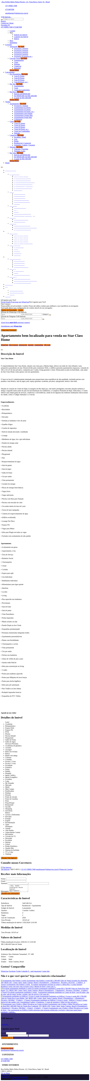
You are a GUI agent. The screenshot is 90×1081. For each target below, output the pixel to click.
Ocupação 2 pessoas (21, 48)
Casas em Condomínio (22, 90)
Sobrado (17, 64)
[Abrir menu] (2, 166)
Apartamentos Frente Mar (23, 117)
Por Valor (13, 153)
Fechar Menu (14, 70)
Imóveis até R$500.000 (22, 94)
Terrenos (13, 147)
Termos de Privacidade (9, 310)
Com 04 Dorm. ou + (21, 82)
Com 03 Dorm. (19, 80)
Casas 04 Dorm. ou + (21, 129)
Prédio (16, 141)
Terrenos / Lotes (19, 151)
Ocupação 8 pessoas (21, 54)
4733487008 (9, 9)
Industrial (17, 68)
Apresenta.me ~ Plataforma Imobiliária (14, 1077)
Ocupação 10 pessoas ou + (23, 56)
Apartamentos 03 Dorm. (22, 110)
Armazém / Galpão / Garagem (24, 145)
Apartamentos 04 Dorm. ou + (24, 112)
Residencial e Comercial (22, 143)
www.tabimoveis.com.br (19, 1079)
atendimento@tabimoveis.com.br (16, 13)
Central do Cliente (7, 1048)
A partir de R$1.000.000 (22, 98)
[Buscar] (2, 19)
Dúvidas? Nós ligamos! (9, 858)
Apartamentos (19, 60)
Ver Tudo (21, 46)
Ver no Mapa (5, 1073)
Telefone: (4, 883)
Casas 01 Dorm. (19, 123)
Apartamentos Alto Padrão (23, 113)
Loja (15, 139)
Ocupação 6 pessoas (21, 52)
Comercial (17, 66)
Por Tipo (13, 84)
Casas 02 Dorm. (19, 125)
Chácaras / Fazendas (21, 149)
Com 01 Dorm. (19, 76)
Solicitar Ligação (7, 1038)
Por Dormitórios (15, 74)
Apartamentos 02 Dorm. (22, 108)
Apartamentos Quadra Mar (23, 115)
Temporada (13, 46)
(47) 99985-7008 (11, 6)
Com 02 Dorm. (19, 78)
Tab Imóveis (5, 869)
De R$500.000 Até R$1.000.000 (25, 96)
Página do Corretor (65, 869)
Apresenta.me (5, 1075)
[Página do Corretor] (6, 867)
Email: (3, 881)
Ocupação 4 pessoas (21, 50)
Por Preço (13, 92)
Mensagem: (5, 891)
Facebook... (5, 1024)
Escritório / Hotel (20, 137)
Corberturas (18, 119)
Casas (16, 62)
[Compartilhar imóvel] (2, 349)
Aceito (21, 310)
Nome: (3, 879)
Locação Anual (15, 58)
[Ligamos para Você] (8, 300)
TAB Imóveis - (6, 17)
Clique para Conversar (9, 330)
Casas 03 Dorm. (19, 127)
